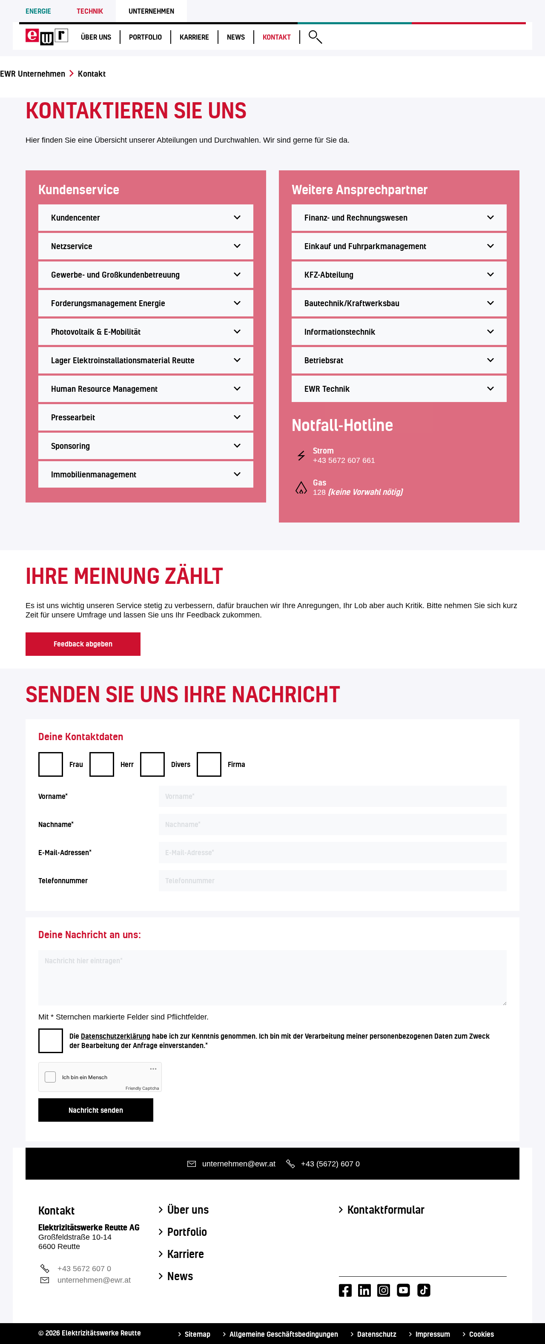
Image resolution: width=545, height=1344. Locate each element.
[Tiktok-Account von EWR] (424, 1290)
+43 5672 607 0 (84, 1268)
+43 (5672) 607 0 (330, 1164)
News (236, 36)
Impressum (433, 1334)
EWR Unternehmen (32, 73)
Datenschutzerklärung (115, 1035)
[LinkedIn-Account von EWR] (364, 1290)
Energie (38, 10)
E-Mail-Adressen (65, 852)
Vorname (53, 796)
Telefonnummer (63, 880)
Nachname (56, 824)
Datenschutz (376, 1334)
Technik (90, 10)
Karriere (194, 36)
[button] (315, 38)
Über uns (96, 36)
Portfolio (145, 36)
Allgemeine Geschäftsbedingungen (283, 1334)
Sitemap (197, 1334)
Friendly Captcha (142, 1088)
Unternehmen (151, 10)
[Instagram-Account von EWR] (383, 1290)
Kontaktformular (386, 1210)
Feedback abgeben (83, 643)
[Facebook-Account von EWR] (345, 1290)
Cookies (481, 1334)
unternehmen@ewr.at (238, 1164)
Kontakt (277, 36)
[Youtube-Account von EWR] (403, 1290)
